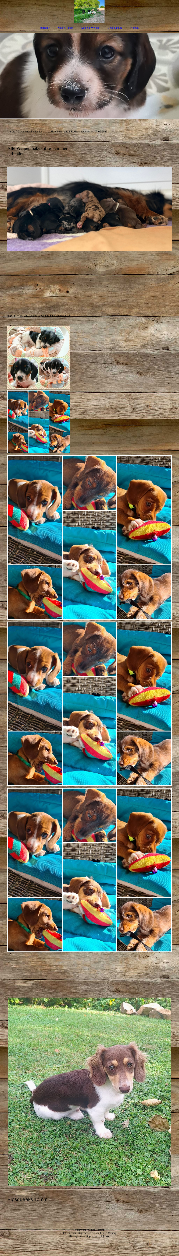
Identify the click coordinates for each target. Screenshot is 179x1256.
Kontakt (134, 27)
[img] (89, 11)
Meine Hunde (65, 27)
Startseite (45, 27)
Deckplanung (115, 27)
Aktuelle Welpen (90, 27)
